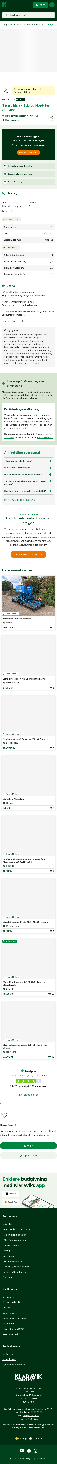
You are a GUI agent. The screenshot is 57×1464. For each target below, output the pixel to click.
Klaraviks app (8, 1256)
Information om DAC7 (13, 1329)
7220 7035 (9, 474)
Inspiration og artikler (12, 1261)
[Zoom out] (51, 411)
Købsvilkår (7, 1224)
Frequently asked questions (15, 1266)
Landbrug (26, 24)
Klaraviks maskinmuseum (14, 1318)
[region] (28, 421)
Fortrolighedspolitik (12, 1302)
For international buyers (14, 1272)
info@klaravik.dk (45, 474)
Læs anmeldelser (28, 1131)
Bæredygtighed (10, 1334)
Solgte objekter (10, 24)
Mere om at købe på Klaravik (19, 536)
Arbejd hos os (9, 1359)
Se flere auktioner (22, 92)
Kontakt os (7, 1354)
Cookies (6, 1307)
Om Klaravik (8, 1297)
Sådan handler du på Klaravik (16, 1229)
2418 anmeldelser (38, 1122)
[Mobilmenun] (52, 4)
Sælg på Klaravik (26, 152)
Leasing (6, 1250)
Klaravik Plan (8, 1323)
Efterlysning (8, 1277)
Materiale (41, 1458)
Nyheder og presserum (13, 1364)
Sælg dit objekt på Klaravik (15, 1234)
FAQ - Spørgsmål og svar (14, 1240)
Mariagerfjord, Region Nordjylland (21, 115)
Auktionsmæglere (11, 1245)
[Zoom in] (51, 406)
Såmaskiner (40, 24)
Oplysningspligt (10, 1313)
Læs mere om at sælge (26, 591)
